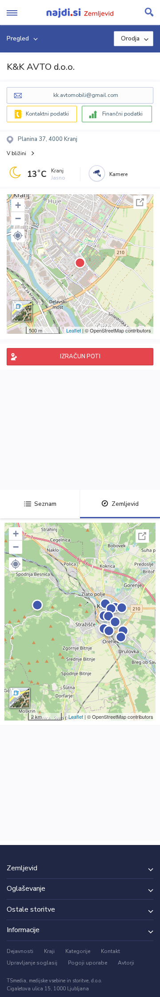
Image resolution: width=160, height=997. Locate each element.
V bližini (16, 153)
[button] (17, 235)
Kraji (49, 951)
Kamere (118, 174)
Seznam (45, 504)
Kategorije (77, 951)
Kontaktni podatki (47, 113)
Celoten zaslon (140, 202)
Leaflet (73, 330)
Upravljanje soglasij (32, 962)
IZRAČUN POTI (80, 356)
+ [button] (18, 205)
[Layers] (22, 311)
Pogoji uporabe (87, 962)
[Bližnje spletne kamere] (97, 173)
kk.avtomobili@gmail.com (85, 95)
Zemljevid (125, 504)
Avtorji (126, 962)
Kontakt (110, 951)
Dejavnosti (20, 951)
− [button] (18, 218)
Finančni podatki (122, 113)
